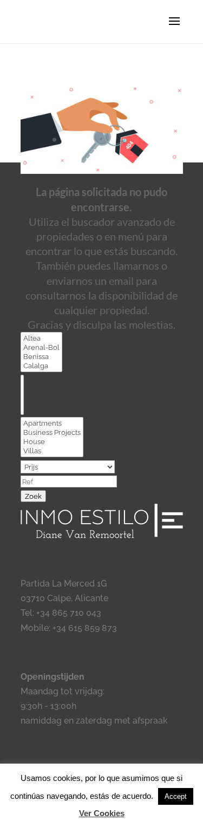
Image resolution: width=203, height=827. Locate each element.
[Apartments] (52, 423)
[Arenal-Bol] (41, 347)
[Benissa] (41, 356)
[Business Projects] (52, 432)
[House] (52, 441)
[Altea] (41, 338)
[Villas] (52, 450)
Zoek (33, 496)
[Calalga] (41, 365)
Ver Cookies (102, 813)
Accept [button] (176, 796)
